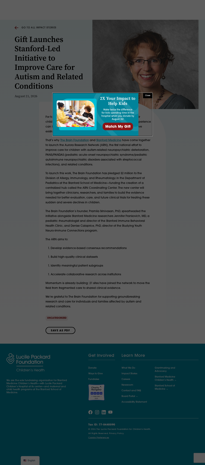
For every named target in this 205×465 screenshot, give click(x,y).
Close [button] (147, 96)
